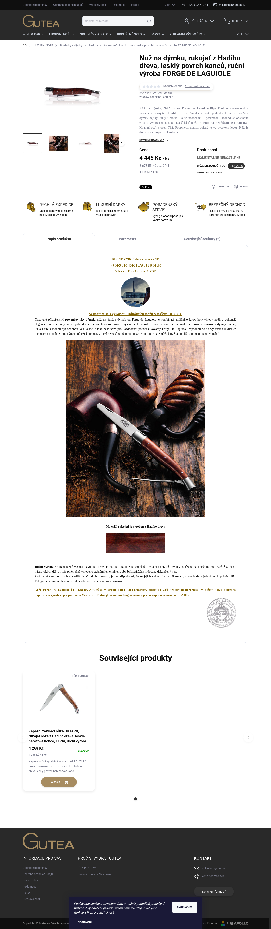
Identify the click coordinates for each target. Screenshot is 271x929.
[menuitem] (34, 34)
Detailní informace (151, 140)
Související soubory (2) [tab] (202, 239)
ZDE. (185, 595)
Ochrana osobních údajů (68, 4)
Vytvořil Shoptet (208, 923)
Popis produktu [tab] (59, 239)
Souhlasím (184, 907)
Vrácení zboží (97, 4)
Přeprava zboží (32, 899)
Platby (135, 4)
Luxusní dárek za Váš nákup (95, 874)
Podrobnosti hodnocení (197, 86)
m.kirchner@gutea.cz (215, 868)
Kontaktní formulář (214, 891)
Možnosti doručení (209, 172)
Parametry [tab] (127, 239)
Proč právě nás (87, 867)
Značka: (156, 97)
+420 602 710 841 (213, 876)
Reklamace (118, 4)
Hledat (148, 21)
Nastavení (84, 922)
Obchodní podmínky (35, 4)
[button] (135, 799)
